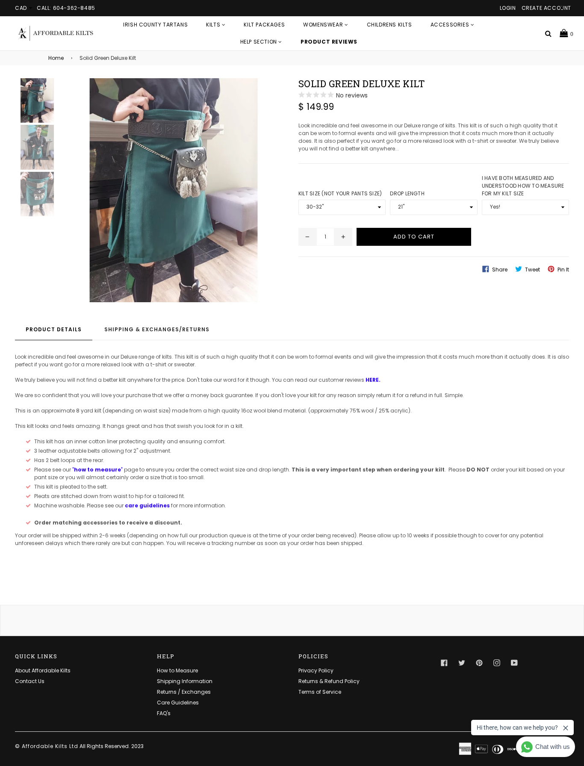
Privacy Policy (315, 670)
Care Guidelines (178, 702)
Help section (259, 41)
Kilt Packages (264, 24)
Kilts (214, 24)
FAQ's (164, 713)
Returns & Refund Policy (329, 681)
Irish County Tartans (155, 24)
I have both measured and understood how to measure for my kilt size (523, 185)
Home (56, 58)
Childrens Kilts (389, 24)
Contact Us (29, 681)
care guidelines (147, 505)
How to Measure (177, 670)
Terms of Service (319, 691)
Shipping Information (184, 681)
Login (508, 8)
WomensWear (324, 24)
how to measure (97, 469)
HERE (372, 379)
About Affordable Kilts (43, 670)
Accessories (451, 24)
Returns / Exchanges (184, 691)
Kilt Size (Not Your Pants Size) (340, 193)
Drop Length (407, 193)
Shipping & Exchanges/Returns (156, 329)
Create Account (546, 8)
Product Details (54, 329)
